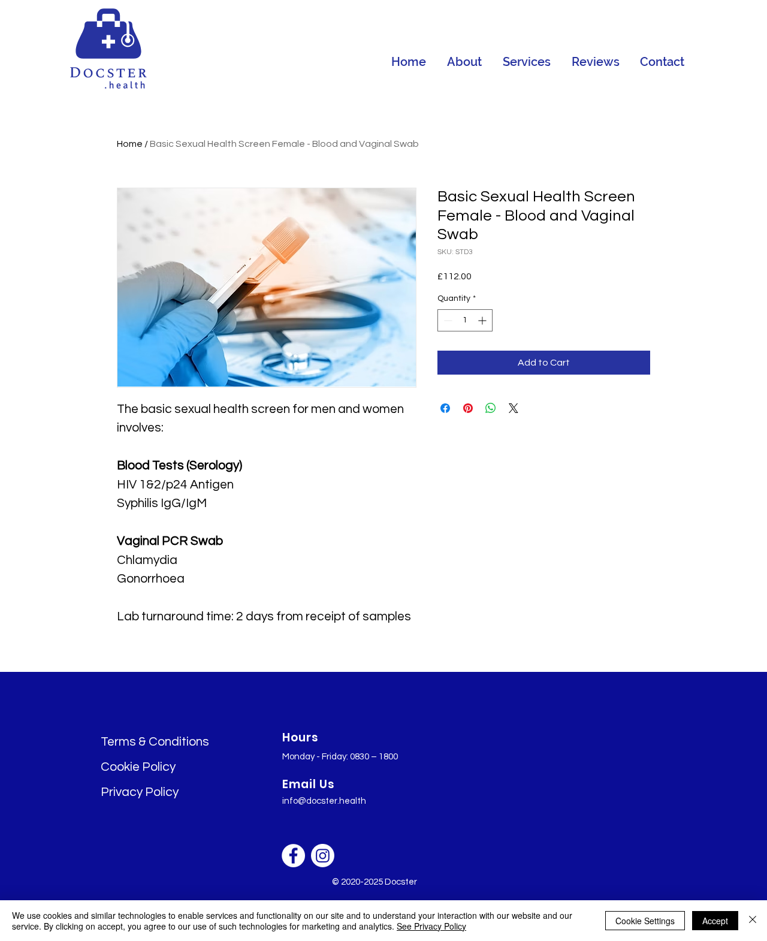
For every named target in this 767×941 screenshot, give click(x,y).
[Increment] (483, 320)
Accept (715, 921)
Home (130, 144)
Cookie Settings (645, 921)
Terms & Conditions (155, 741)
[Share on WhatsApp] (491, 408)
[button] (526, 61)
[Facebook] (293, 855)
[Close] (752, 920)
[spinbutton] (465, 320)
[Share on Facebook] (445, 408)
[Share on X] (513, 408)
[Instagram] (322, 855)
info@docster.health (324, 801)
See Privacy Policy (431, 926)
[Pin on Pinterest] (468, 408)
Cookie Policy (138, 767)
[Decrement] (446, 320)
